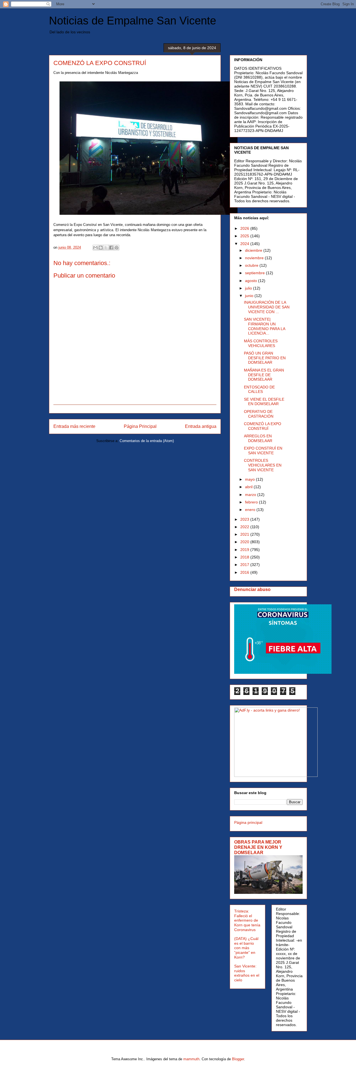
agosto (251, 280)
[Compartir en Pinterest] (116, 247)
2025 (245, 236)
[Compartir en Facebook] (111, 247)
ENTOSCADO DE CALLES (259, 389)
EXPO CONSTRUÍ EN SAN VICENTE (263, 450)
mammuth (191, 1059)
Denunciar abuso (252, 589)
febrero (252, 502)
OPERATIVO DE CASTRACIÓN (258, 413)
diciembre (254, 250)
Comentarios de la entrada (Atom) (147, 441)
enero (250, 509)
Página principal (248, 822)
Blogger (238, 1059)
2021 (245, 534)
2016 (245, 572)
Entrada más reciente (74, 426)
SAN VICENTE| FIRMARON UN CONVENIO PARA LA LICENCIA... (264, 326)
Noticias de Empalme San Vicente (132, 20)
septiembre (255, 273)
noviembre (255, 258)
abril (249, 487)
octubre (252, 265)
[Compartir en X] (106, 247)
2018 (245, 557)
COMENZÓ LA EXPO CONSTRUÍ (262, 426)
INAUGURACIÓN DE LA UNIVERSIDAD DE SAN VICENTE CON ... (267, 307)
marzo (251, 494)
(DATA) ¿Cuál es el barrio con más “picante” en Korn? (246, 947)
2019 (245, 549)
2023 (245, 519)
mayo (250, 479)
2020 (245, 542)
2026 (245, 228)
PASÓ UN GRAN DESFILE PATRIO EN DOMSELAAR (265, 358)
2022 (245, 527)
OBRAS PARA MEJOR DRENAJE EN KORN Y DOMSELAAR (258, 847)
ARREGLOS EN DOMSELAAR (258, 438)
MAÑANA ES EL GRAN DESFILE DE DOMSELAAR (264, 375)
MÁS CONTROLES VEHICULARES (261, 343)
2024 (245, 243)
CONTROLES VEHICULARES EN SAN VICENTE (262, 465)
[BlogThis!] (100, 247)
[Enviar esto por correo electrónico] (95, 247)
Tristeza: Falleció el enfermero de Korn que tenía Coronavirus (247, 920)
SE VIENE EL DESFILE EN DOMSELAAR (264, 401)
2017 (245, 564)
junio (249, 295)
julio (249, 288)
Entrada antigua (200, 426)
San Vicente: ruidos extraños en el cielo (246, 973)
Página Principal (140, 426)
